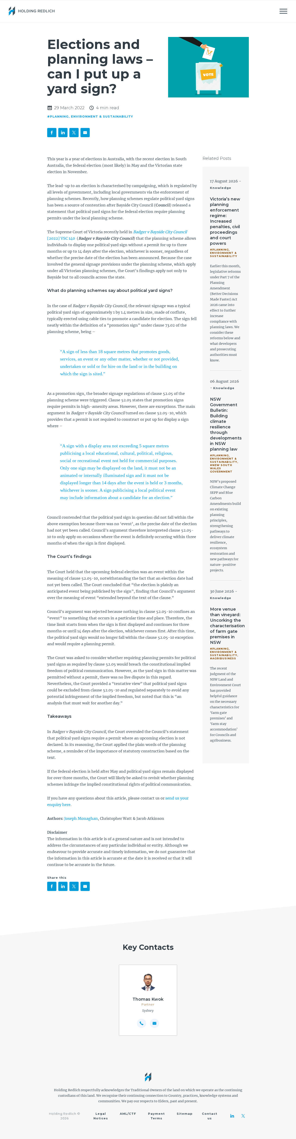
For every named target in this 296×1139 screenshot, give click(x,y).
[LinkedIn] (232, 1116)
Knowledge (220, 188)
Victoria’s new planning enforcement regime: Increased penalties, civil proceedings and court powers (225, 221)
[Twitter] (243, 1116)
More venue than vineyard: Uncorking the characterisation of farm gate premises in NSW (227, 626)
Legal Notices (100, 1116)
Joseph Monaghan (81, 818)
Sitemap (185, 1113)
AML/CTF (128, 1113)
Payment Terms (156, 1116)
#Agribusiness (223, 658)
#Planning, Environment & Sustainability (90, 116)
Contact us (209, 1116)
